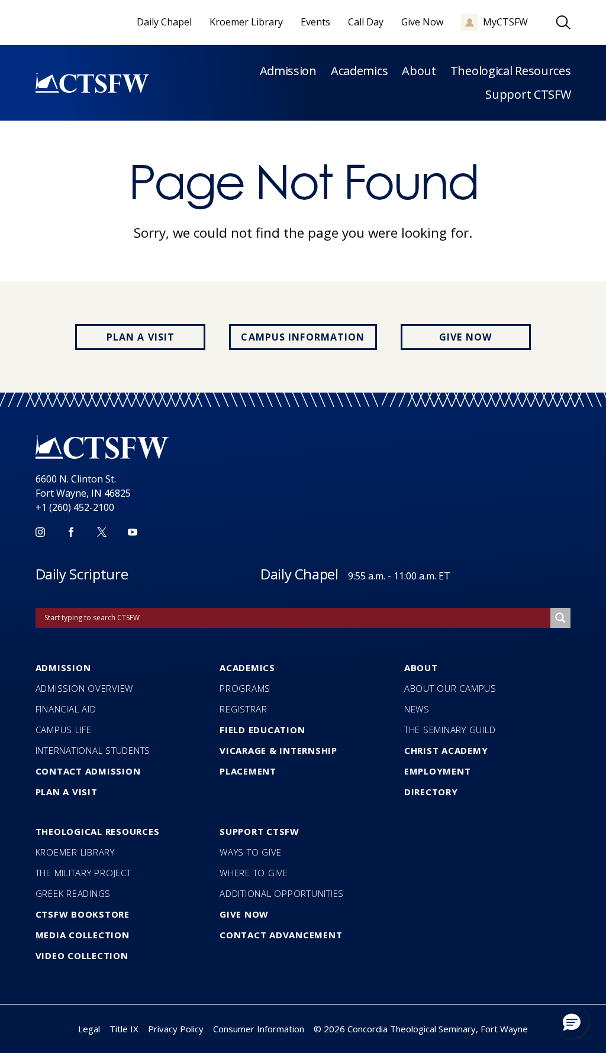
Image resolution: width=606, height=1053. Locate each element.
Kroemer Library (75, 852)
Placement (248, 771)
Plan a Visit (141, 337)
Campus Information (303, 337)
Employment (437, 771)
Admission (288, 71)
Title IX (123, 1029)
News (417, 709)
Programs (245, 688)
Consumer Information (258, 1029)
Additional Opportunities (282, 893)
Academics (359, 71)
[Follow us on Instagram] (40, 532)
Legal (89, 1029)
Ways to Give (251, 852)
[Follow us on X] (102, 532)
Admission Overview (85, 688)
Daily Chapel (299, 574)
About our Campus (450, 688)
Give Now (465, 337)
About (419, 71)
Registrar (243, 709)
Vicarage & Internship (278, 750)
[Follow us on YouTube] (132, 532)
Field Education (262, 730)
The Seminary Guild (450, 730)
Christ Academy (446, 750)
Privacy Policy (176, 1029)
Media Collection (83, 935)
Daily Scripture (82, 574)
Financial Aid (66, 709)
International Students (93, 750)
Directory (431, 792)
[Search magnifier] (560, 618)
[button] (571, 1021)
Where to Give (254, 873)
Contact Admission (88, 771)
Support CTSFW (527, 94)
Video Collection (82, 955)
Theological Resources (510, 71)
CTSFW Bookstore (83, 914)
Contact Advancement (281, 935)
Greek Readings (73, 893)
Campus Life (64, 730)
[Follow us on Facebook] (71, 532)
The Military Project (83, 873)
